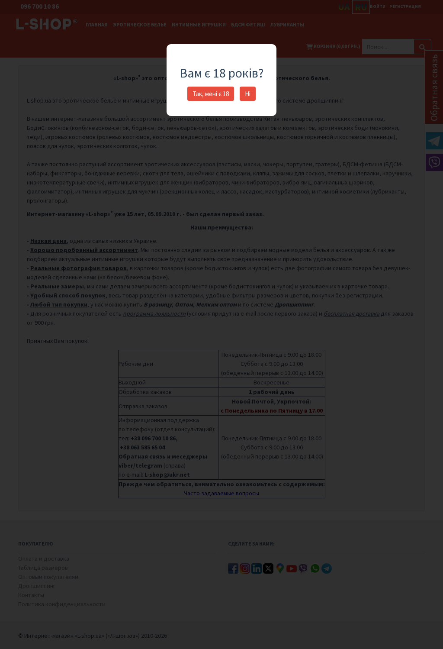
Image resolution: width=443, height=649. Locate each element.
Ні (247, 94)
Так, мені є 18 (211, 94)
